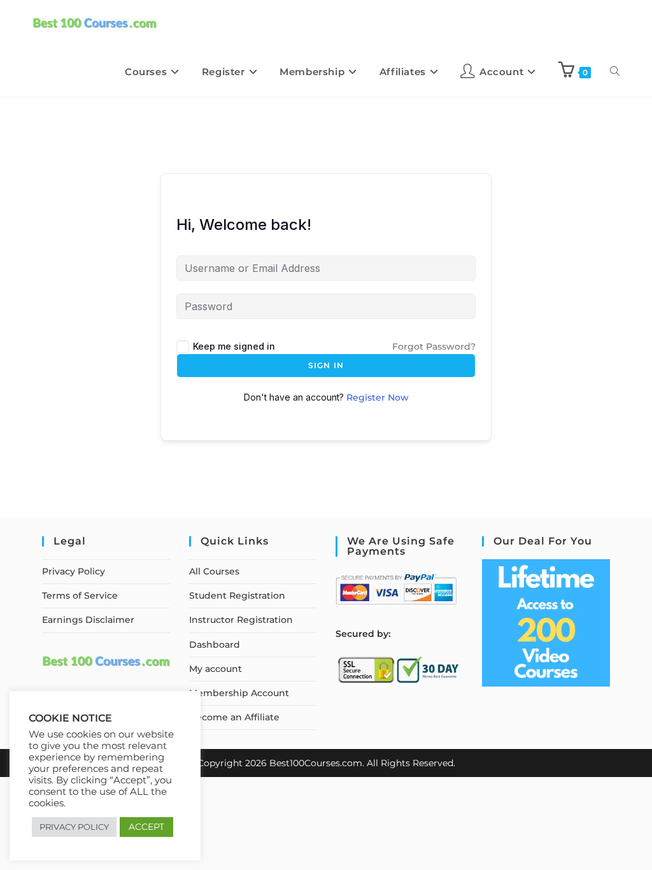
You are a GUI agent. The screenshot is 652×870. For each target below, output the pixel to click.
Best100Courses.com (315, 763)
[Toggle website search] (614, 72)
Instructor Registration (241, 619)
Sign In (326, 365)
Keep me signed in (234, 346)
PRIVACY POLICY (74, 827)
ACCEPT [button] (146, 826)
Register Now (377, 397)
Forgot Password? (434, 346)
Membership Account (239, 693)
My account (215, 668)
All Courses (214, 571)
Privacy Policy (73, 571)
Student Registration (237, 595)
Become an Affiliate (234, 717)
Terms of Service (80, 595)
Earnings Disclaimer (88, 619)
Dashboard (214, 644)
